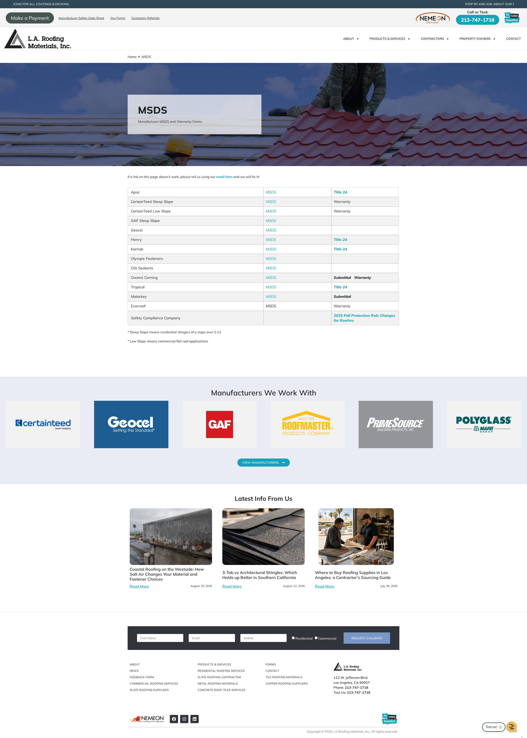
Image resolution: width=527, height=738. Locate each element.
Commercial (327, 638)
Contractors (432, 39)
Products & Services (387, 39)
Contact (513, 39)
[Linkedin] (194, 719)
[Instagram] (184, 719)
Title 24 (340, 192)
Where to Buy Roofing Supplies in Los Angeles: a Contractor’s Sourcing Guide (353, 575)
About (348, 39)
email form (224, 177)
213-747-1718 (477, 20)
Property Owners (475, 39)
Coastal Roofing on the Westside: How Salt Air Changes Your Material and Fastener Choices (167, 574)
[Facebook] (174, 719)
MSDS (271, 192)
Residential (304, 638)
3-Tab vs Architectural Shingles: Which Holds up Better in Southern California (259, 575)
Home (132, 57)
